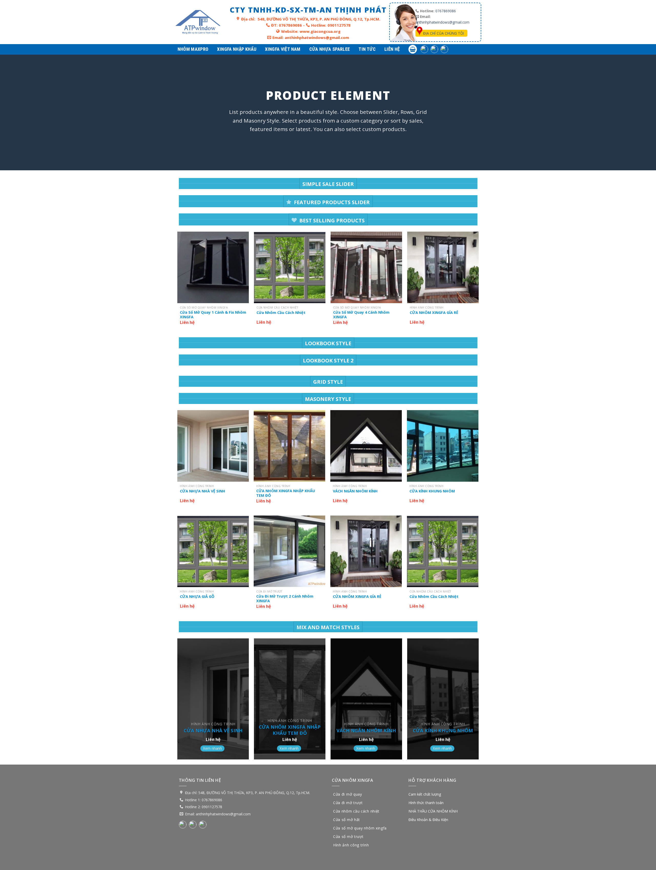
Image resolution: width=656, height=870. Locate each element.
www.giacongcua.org (320, 31)
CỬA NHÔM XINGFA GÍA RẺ (434, 312)
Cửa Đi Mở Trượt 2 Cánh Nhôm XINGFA (284, 599)
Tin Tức (367, 49)
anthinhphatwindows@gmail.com (317, 37)
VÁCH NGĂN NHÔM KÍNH (355, 491)
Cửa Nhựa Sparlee (329, 49)
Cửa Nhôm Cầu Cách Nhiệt (281, 312)
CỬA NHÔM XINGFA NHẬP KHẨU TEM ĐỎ (285, 493)
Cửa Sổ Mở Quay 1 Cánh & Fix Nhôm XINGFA (213, 315)
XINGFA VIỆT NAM (282, 49)
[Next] (478, 284)
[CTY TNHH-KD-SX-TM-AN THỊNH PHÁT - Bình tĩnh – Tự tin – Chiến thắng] (198, 22)
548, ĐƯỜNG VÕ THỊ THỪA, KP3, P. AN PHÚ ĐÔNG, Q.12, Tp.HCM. (319, 19)
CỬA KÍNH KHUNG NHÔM (432, 491)
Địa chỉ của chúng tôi (443, 33)
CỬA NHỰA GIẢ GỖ (197, 596)
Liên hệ (392, 49)
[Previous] (178, 284)
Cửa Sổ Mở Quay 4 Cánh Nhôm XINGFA (361, 315)
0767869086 (290, 25)
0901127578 (339, 25)
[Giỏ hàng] (412, 49)
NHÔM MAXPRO (193, 49)
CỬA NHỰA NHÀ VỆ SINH (202, 491)
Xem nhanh (212, 748)
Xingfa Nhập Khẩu (236, 49)
